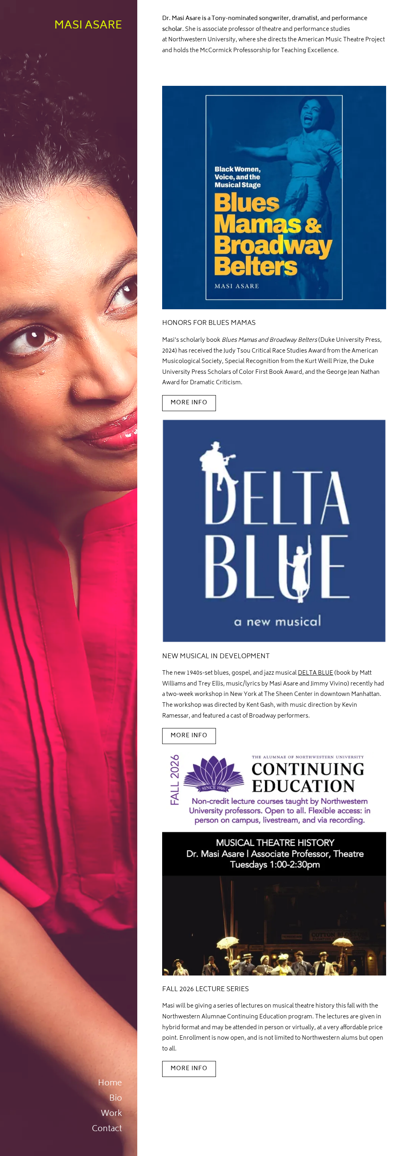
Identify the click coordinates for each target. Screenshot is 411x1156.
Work (111, 1114)
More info (189, 403)
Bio (115, 1099)
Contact (107, 1130)
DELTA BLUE (315, 673)
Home (110, 1084)
